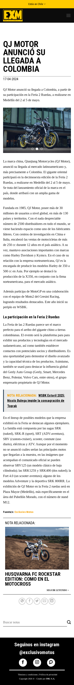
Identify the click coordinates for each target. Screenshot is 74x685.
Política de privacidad (48, 674)
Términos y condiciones (28, 674)
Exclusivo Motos (24, 511)
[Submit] (69, 622)
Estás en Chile (35, 4)
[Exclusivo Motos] (18, 15)
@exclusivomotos (36, 652)
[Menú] (68, 15)
